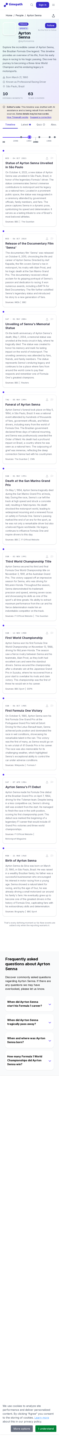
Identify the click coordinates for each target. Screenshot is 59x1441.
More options (21, 1428)
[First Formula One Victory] (50, 137)
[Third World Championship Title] (30, 137)
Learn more (41, 1417)
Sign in (43, 4)
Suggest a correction (40, 117)
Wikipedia (19, 765)
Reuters (25, 382)
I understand (46, 1428)
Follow (50, 25)
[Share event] (47, 158)
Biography (19, 911)
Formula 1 (31, 765)
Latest (24, 124)
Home (9, 15)
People (20, 15)
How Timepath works (17, 117)
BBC (17, 221)
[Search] (32, 5)
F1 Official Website (30, 539)
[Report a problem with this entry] (52, 158)
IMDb (17, 302)
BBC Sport (19, 689)
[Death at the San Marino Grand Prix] (21, 137)
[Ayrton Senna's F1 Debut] (55, 137)
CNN (32, 459)
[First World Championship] (39, 137)
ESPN (29, 689)
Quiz (39, 124)
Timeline (10, 124)
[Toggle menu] (53, 5)
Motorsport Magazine (15, 839)
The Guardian (27, 221)
